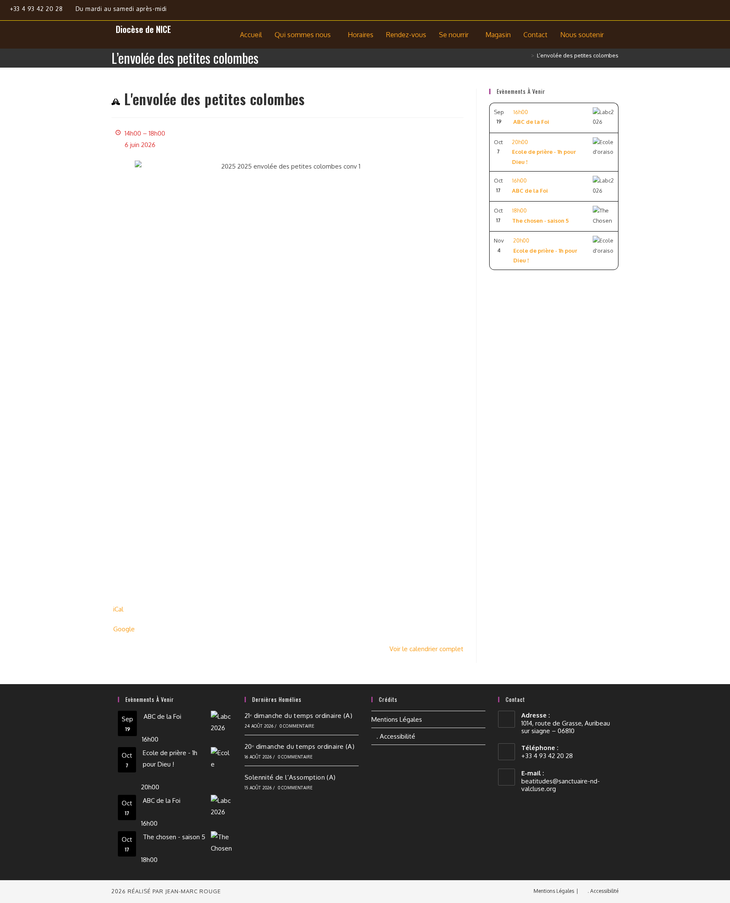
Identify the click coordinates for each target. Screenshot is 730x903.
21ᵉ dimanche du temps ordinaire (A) (298, 716)
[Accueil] (526, 55)
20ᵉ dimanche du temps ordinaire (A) (299, 746)
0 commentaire (297, 725)
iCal (118, 609)
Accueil (251, 34)
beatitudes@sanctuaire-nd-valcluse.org (560, 785)
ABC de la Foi (162, 716)
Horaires (360, 34)
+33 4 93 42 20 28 (37, 8)
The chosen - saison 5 (174, 837)
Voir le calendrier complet (426, 649)
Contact (535, 34)
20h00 (544, 152)
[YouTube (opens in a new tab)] (724, 12)
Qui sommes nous (303, 34)
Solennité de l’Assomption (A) (290, 777)
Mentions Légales (396, 719)
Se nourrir (454, 34)
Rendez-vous (406, 34)
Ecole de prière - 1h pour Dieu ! (170, 758)
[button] (304, 34)
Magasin (498, 34)
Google (124, 629)
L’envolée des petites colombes (577, 55)
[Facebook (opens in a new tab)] (689, 12)
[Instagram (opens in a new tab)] (709, 12)
